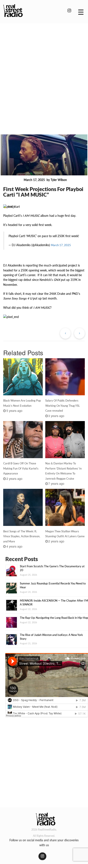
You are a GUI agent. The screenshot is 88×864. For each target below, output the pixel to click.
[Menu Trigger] (81, 12)
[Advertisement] (44, 73)
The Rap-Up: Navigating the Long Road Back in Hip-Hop (54, 617)
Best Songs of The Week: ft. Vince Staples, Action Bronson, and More (21, 536)
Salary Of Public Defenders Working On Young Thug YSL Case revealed (62, 405)
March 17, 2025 (61, 245)
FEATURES (12, 180)
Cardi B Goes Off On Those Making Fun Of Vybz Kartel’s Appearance (20, 468)
